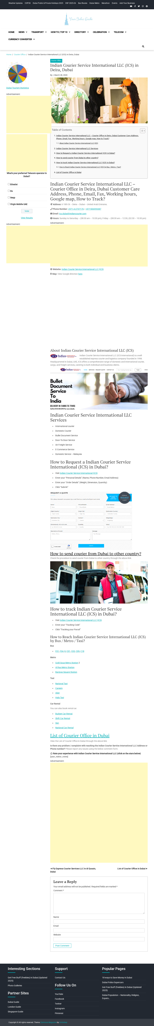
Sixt (57, 723)
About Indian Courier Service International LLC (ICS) (78, 143)
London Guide (14, 1007)
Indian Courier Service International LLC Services (77, 148)
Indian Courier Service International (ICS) (79, 473)
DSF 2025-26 (70, 3)
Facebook (59, 999)
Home (11, 32)
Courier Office (56, 61)
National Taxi (61, 683)
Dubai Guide (13, 1002)
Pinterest (59, 1013)
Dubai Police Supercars (112, 982)
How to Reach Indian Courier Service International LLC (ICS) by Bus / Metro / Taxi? (90, 167)
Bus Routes (82, 3)
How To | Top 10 (59, 32)
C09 (78, 651)
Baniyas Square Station (66, 672)
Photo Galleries (15, 985)
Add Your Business (127, 3)
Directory (80, 32)
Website (57, 935)
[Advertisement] (99, 246)
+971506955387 (93, 209)
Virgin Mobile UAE (18, 204)
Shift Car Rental (62, 718)
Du (11, 191)
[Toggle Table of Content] (141, 130)
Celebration (100, 32)
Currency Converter (20, 39)
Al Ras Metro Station (64, 667)
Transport (37, 32)
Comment (58, 890)
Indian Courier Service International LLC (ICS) (83, 269)
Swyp (12, 197)
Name (56, 917)
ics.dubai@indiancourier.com (72, 213)
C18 (82, 651)
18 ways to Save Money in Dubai (117, 977)
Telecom (118, 32)
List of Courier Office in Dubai (68, 172)
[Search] (143, 46)
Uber (57, 693)
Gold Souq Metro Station (66, 663)
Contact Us (60, 977)
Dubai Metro (94, 3)
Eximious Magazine (49, 1022)
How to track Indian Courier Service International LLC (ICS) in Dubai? (85, 162)
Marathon (106, 3)
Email (56, 926)
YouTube (59, 994)
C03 (73, 651)
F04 (61, 651)
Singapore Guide (15, 1011)
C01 (68, 651)
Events (114, 3)
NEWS (21, 32)
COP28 (28, 3)
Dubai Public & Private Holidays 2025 (48, 3)
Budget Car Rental (63, 714)
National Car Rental (64, 727)
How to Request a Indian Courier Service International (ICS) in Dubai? (85, 153)
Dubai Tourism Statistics (17, 88)
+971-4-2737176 (76, 209)
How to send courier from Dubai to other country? (77, 158)
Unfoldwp (63, 1022)
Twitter (58, 1003)
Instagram (60, 1008)
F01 (57, 651)
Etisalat (14, 184)
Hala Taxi (59, 697)
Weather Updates (16, 3)
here (80, 274)
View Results (27, 218)
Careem (59, 688)
